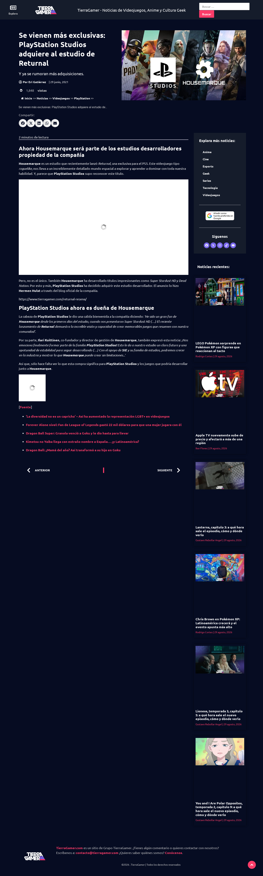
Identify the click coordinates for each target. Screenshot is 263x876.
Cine (206, 159)
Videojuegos (61, 98)
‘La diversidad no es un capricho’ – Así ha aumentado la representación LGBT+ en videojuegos (98, 416)
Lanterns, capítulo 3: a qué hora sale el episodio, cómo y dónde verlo (220, 531)
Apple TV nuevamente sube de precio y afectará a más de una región (219, 439)
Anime (207, 152)
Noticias (42, 98)
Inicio (28, 98)
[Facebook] (207, 245)
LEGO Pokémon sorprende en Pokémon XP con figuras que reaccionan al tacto (218, 347)
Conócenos (173, 853)
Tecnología (210, 188)
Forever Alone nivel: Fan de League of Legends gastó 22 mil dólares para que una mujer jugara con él (104, 425)
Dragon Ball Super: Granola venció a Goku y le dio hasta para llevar (77, 433)
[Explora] (13, 7)
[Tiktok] (226, 245)
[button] (23, 123)
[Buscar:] (224, 6)
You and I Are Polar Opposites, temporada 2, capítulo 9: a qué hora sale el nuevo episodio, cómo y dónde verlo (219, 809)
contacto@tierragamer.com (97, 853)
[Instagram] (220, 245)
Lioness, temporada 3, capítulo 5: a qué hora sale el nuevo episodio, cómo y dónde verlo (219, 715)
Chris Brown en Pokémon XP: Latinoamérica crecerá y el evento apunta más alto (218, 623)
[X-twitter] (213, 245)
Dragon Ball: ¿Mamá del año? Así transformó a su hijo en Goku (73, 450)
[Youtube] (233, 245)
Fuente (25, 407)
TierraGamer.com (69, 848)
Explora (13, 13)
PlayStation (82, 98)
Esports (208, 166)
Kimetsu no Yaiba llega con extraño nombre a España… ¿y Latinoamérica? (82, 441)
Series (207, 180)
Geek (206, 173)
